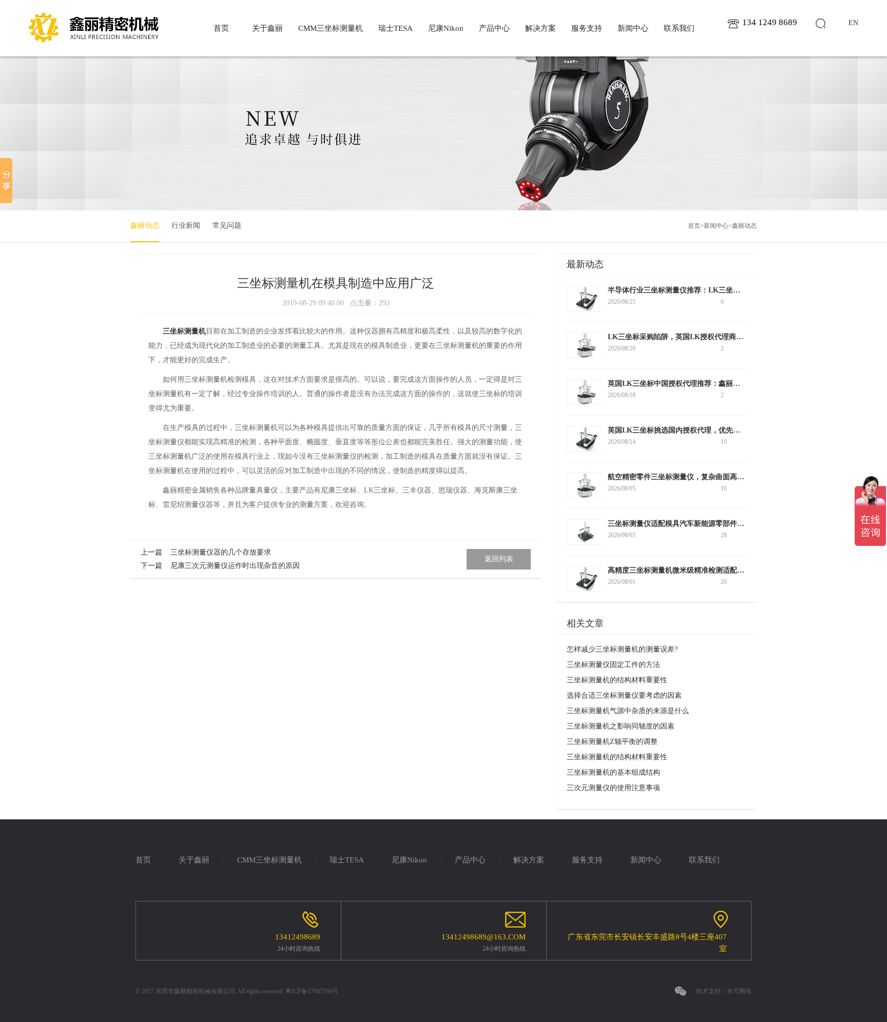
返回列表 (499, 559)
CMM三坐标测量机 (330, 28)
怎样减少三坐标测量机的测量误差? (622, 649)
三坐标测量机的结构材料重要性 (617, 680)
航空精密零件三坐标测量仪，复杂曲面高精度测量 (687, 477)
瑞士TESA (395, 28)
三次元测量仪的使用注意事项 (613, 788)
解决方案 (540, 28)
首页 (221, 28)
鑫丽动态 (144, 225)
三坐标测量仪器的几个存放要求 (220, 552)
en (853, 23)
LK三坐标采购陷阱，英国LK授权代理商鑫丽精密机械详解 (701, 337)
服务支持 (586, 28)
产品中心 (494, 28)
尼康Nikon (446, 28)
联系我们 (679, 28)
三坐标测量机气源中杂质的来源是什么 (628, 711)
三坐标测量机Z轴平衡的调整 (612, 741)
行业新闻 (185, 225)
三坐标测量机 (184, 331)
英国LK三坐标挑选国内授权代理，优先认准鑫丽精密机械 (699, 430)
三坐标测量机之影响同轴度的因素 (620, 726)
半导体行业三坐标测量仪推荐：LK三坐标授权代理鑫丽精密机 (706, 290)
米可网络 (739, 991)
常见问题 (227, 225)
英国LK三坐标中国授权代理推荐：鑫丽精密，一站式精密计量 (706, 383)
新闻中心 (633, 28)
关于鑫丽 (267, 28)
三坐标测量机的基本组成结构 (613, 772)
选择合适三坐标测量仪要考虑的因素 (624, 695)
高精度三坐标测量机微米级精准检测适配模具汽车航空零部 (701, 570)
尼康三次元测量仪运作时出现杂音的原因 (235, 565)
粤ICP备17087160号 (311, 991)
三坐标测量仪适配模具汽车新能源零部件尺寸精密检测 (694, 523)
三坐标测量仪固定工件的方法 (613, 665)
